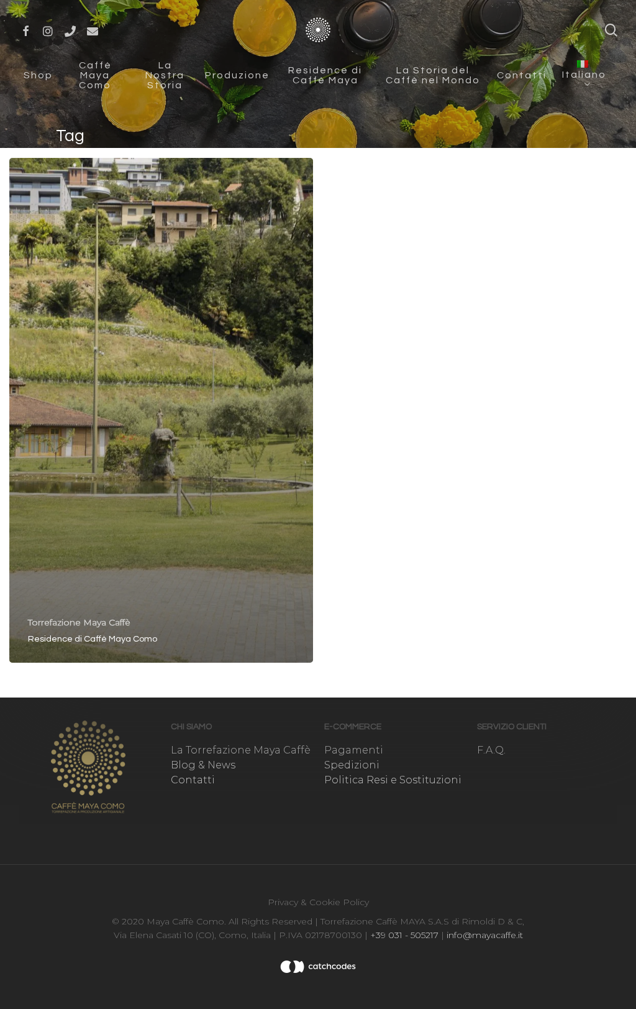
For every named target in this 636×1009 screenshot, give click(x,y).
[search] (611, 30)
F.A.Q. (491, 750)
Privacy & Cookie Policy (318, 902)
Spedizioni (351, 765)
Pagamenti (353, 750)
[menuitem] (585, 75)
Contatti (193, 780)
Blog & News (203, 765)
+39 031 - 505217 (404, 935)
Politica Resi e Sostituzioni (392, 780)
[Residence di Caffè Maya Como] (161, 410)
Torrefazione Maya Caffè (79, 622)
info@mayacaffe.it (483, 935)
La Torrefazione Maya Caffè (241, 750)
